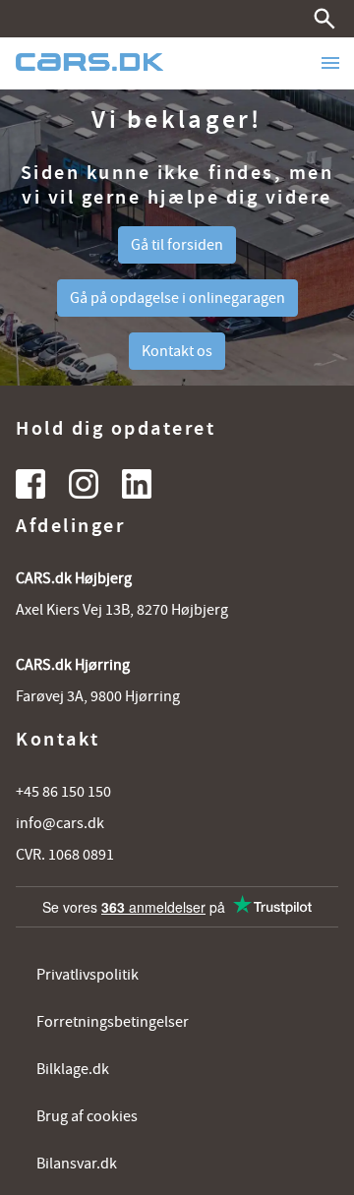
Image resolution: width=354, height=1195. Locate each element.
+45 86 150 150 (63, 792)
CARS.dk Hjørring (73, 665)
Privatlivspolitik (87, 975)
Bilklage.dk (72, 1069)
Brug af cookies (87, 1116)
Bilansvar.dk (76, 1163)
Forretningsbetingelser (112, 1022)
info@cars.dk (60, 823)
